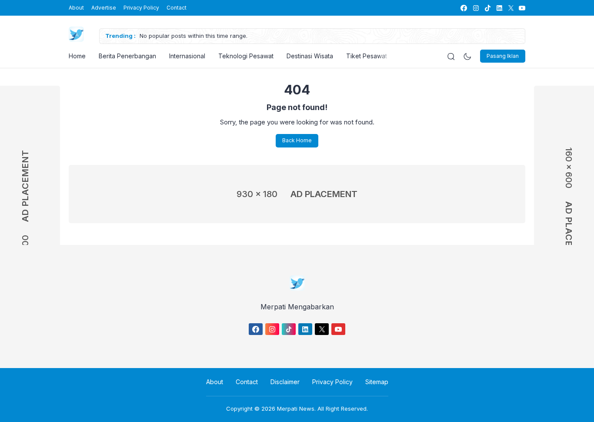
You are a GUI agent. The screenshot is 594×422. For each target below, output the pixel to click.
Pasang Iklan (503, 56)
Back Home (297, 140)
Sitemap (376, 381)
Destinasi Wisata (310, 56)
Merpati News (295, 408)
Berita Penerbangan (127, 56)
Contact (177, 7)
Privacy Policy (141, 7)
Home (77, 56)
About (76, 7)
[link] (463, 8)
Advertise (103, 7)
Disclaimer (285, 381)
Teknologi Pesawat (246, 56)
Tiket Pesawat (366, 56)
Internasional (187, 56)
